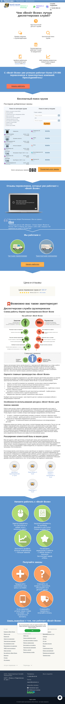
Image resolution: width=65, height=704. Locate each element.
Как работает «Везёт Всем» (10, 653)
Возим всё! (6, 636)
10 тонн (44, 641)
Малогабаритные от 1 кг (48, 634)
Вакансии (6, 655)
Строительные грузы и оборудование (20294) (13, 114)
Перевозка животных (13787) (12, 119)
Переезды (26, 665)
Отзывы (6, 657)
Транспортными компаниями (46, 256)
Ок (32, 630)
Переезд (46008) (9, 112)
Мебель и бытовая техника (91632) (13, 111)
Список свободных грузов (29, 638)
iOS (24, 63)
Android (17, 63)
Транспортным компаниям (29, 647)
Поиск (47, 123)
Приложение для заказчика (10, 646)
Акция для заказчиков (9, 639)
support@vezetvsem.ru (33, 682)
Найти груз (25, 635)
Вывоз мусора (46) (10, 116)
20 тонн (44, 639)
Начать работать (18, 86)
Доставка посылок (47, 643)
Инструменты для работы (29, 645)
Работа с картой (27, 650)
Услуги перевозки (10, 665)
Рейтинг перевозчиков (28, 642)
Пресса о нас (7, 634)
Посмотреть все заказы (49, 169)
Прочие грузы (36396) (10, 125)
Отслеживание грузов (9, 643)
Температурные (46, 655)
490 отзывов (42, 292)
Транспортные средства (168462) (13, 117)
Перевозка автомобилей (48, 653)
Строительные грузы (48, 648)
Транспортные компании (9, 641)
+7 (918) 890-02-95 (55, 8)
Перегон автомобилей (48, 650)
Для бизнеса (7, 660)
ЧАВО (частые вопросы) (9, 648)
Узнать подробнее (15, 621)
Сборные (45, 636)
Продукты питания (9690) (11, 122)
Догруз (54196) (9, 123)
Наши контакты (7, 650)
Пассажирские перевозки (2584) (12, 120)
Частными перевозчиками (17, 256)
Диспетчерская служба (28, 652)
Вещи (44, 646)
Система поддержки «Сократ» (30, 640)
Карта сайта (32, 699)
